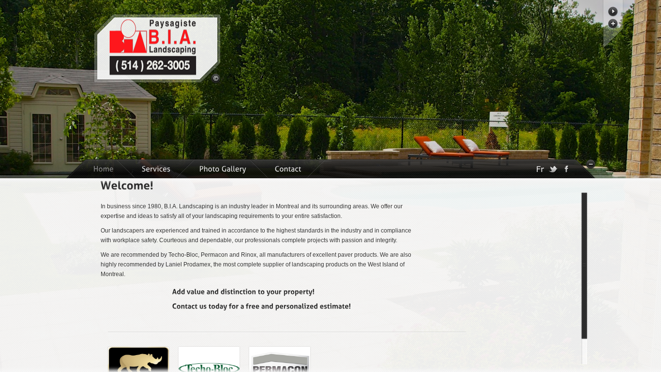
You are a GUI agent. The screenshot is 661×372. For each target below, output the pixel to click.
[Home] (103, 168)
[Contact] (289, 168)
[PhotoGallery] (224, 168)
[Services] (157, 168)
